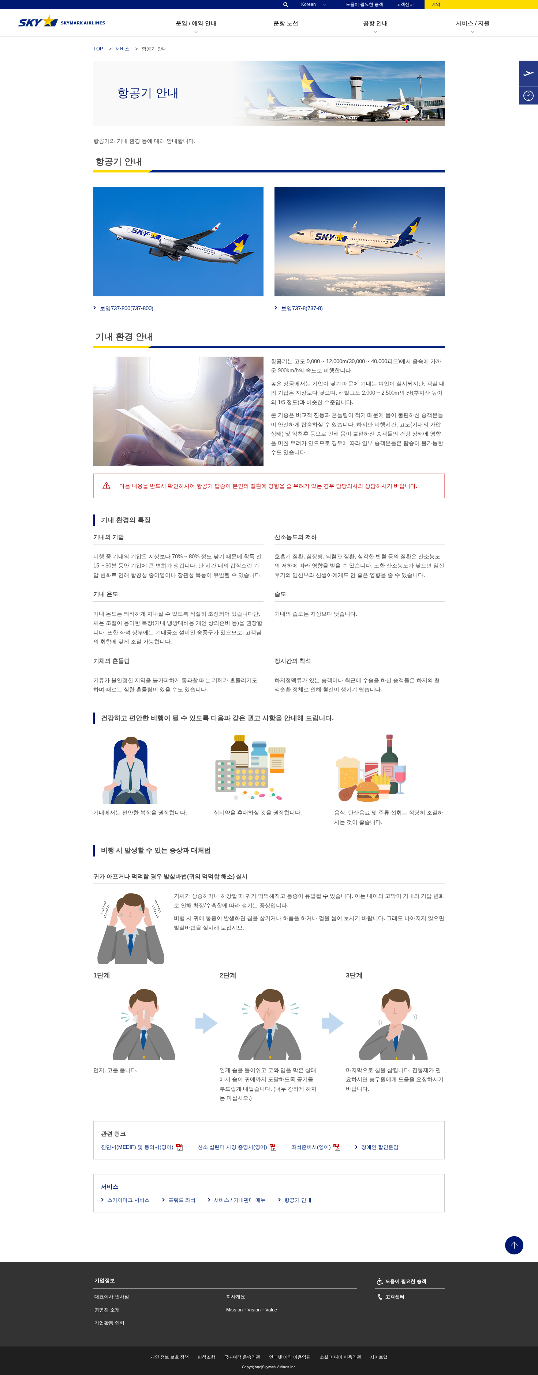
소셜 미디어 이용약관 (340, 1357)
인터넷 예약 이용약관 (290, 1357)
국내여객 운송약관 (242, 1357)
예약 (435, 4)
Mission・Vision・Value (251, 1310)
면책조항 (206, 1357)
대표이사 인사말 (111, 1296)
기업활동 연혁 (109, 1323)
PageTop (514, 1245)
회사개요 (235, 1296)
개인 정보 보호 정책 (169, 1357)
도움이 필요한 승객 (364, 4)
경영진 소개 (107, 1310)
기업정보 (104, 1280)
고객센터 (405, 4)
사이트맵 (379, 1357)
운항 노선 (285, 23)
